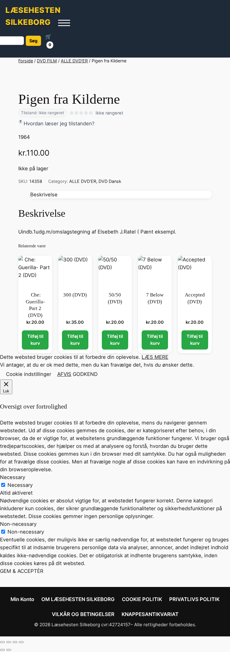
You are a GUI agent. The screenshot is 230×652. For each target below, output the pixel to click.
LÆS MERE (155, 357)
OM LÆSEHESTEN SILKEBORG (78, 599)
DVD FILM (47, 60)
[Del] (15, 642)
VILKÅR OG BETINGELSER (83, 614)
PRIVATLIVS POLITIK (194, 599)
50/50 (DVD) (115, 298)
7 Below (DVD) (155, 298)
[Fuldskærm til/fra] (8, 642)
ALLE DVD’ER (82, 181)
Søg (33, 40)
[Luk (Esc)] (21, 642)
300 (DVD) (75, 295)
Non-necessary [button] (18, 524)
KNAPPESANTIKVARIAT (150, 614)
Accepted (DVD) (195, 298)
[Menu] (64, 23)
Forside (25, 60)
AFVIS (64, 374)
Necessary (20, 485)
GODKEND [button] (85, 374)
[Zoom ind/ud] (2, 642)
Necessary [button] (12, 477)
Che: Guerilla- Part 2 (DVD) (35, 305)
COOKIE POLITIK (142, 599)
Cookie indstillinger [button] (28, 374)
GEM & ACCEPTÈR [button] (21, 571)
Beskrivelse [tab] (44, 195)
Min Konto (22, 599)
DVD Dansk (110, 181)
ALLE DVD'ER (74, 60)
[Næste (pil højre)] (8, 650)
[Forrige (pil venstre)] (2, 650)
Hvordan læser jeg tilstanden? (59, 124)
